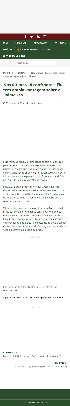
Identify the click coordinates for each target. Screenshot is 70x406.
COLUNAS (59, 43)
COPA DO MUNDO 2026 (14, 56)
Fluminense (20, 43)
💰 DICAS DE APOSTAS (27, 49)
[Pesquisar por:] (35, 62)
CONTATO (48, 49)
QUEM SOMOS (40, 43)
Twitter (21, 297)
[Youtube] (38, 37)
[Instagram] (44, 37)
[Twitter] (32, 37)
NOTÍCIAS (7, 49)
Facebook (58, 297)
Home (5, 43)
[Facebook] (25, 37)
